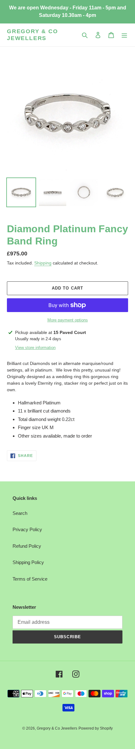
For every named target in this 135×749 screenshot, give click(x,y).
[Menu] (124, 35)
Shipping (42, 262)
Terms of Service (30, 579)
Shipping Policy (28, 562)
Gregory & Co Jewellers (32, 34)
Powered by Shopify (95, 728)
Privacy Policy (27, 529)
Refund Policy (27, 546)
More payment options (67, 320)
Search (20, 513)
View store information (35, 347)
